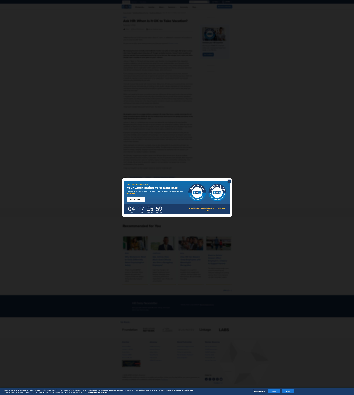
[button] (136, 199)
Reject (274, 391)
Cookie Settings (259, 391)
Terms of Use (91, 392)
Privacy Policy (104, 392)
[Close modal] (229, 181)
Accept (288, 391)
